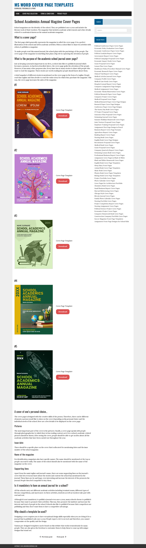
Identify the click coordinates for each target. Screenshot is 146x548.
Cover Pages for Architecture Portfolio (108, 183)
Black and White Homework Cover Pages (108, 160)
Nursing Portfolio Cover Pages (105, 201)
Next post (60, 537)
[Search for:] (111, 30)
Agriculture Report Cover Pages (105, 132)
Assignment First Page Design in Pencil (108, 127)
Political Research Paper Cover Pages (107, 94)
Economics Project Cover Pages (105, 211)
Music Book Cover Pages (103, 170)
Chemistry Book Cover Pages (104, 186)
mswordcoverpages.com (30, 546)
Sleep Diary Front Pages (103, 165)
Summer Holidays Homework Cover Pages (109, 120)
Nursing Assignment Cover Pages (106, 206)
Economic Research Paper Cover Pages (108, 71)
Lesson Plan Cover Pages (103, 66)
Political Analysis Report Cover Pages (107, 53)
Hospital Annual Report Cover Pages (107, 84)
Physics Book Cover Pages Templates (107, 173)
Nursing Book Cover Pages (103, 137)
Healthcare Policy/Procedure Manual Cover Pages (112, 69)
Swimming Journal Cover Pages (105, 117)
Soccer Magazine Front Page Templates (108, 219)
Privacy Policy (62, 13)
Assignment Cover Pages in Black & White (109, 158)
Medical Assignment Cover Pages (106, 89)
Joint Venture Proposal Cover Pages (107, 122)
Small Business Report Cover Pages (107, 188)
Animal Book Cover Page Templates (107, 168)
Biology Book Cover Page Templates (107, 176)
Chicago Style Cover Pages (103, 193)
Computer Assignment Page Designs (107, 86)
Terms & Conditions (47, 13)
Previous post (47, 537)
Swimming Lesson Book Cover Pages (107, 153)
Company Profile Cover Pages (105, 79)
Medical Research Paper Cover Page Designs (110, 102)
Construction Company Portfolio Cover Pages (110, 216)
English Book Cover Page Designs (106, 140)
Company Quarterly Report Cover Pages (108, 150)
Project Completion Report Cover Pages (108, 204)
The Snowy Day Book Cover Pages (106, 109)
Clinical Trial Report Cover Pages (106, 74)
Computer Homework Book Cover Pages (108, 214)
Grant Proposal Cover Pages (104, 64)
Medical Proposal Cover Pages (105, 99)
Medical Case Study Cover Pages (105, 81)
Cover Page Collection (29, 13)
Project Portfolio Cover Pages (105, 178)
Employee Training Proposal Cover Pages (109, 125)
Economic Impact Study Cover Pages (107, 61)
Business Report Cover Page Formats (107, 130)
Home (17, 13)
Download (62, 116)
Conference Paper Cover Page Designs (108, 107)
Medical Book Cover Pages (103, 145)
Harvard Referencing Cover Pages (106, 191)
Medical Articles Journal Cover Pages (107, 76)
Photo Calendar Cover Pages (104, 181)
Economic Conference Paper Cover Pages (109, 51)
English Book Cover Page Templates (107, 163)
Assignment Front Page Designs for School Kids (111, 221)
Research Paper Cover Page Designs (107, 104)
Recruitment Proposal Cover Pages (107, 142)
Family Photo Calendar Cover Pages (107, 198)
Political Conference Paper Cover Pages (108, 46)
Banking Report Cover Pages (104, 135)
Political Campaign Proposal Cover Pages (109, 58)
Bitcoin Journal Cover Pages (104, 196)
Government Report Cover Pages (106, 56)
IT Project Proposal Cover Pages (106, 112)
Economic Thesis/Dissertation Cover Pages (109, 91)
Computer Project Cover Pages (105, 97)
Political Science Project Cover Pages (107, 209)
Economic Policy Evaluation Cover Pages (108, 48)
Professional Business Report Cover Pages (109, 155)
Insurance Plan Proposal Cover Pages (107, 114)
